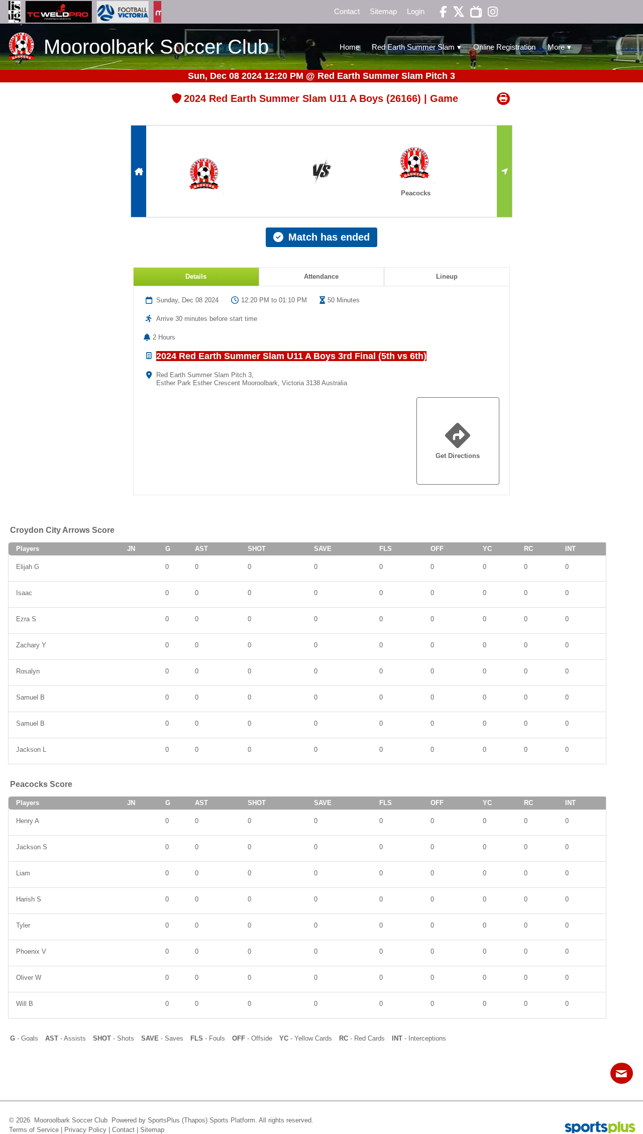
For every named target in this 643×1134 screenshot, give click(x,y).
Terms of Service (34, 1129)
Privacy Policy (85, 1129)
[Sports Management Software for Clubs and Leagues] (596, 1128)
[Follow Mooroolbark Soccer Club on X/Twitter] (456, 12)
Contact (123, 1129)
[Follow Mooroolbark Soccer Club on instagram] (489, 12)
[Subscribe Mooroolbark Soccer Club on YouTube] (473, 12)
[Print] (503, 98)
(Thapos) (194, 1120)
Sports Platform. (233, 1120)
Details (195, 276)
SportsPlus (164, 1120)
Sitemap (152, 1129)
